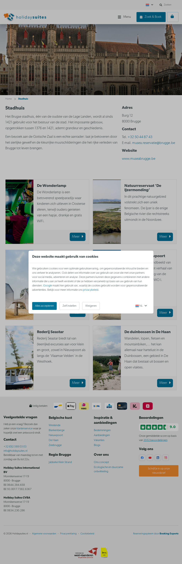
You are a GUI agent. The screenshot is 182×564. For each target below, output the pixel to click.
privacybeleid (90, 290)
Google (47, 285)
